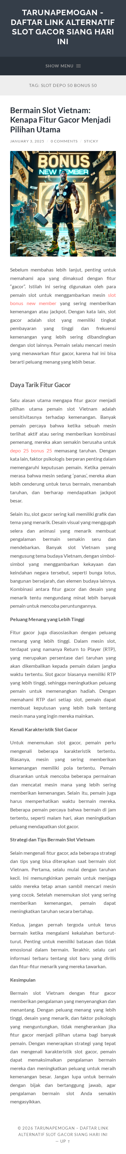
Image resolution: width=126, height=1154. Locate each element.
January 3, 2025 (27, 141)
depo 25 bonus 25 (31, 450)
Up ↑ (65, 1141)
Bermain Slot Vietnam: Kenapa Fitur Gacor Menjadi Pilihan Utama (60, 119)
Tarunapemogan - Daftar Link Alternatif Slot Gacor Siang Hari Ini (63, 27)
